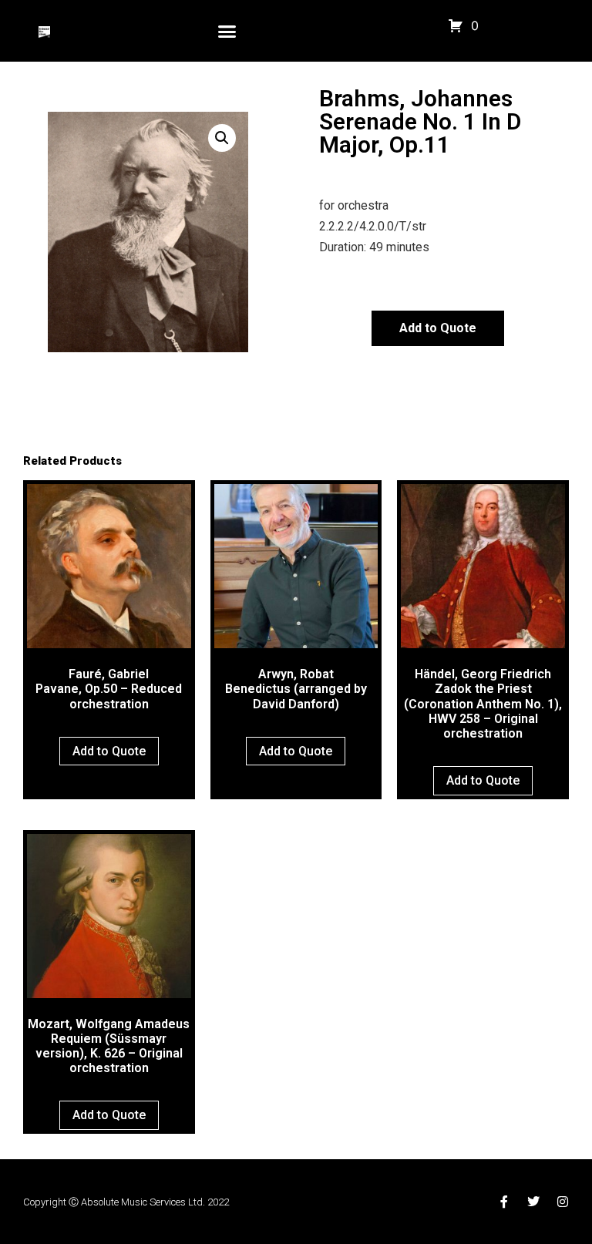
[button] (227, 30)
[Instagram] (563, 1201)
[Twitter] (533, 1201)
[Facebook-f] (504, 1201)
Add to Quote (437, 328)
